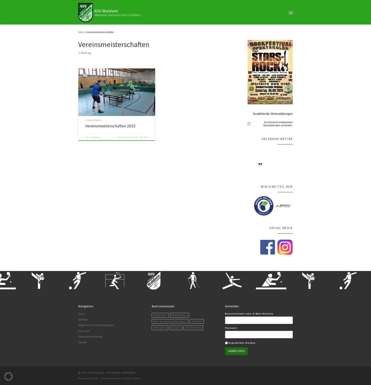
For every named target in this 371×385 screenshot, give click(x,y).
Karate (175, 327)
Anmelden (236, 351)
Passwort (231, 328)
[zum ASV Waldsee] (146, 280)
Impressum (84, 331)
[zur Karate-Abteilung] (30, 280)
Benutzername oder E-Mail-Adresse (249, 314)
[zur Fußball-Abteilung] (68, 280)
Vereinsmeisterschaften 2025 (110, 126)
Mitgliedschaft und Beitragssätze (96, 325)
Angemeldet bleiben (242, 343)
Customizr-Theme (131, 378)
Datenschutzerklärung (90, 336)
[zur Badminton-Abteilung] (107, 280)
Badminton (179, 315)
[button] (8, 376)
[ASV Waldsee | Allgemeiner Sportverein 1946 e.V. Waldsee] (85, 12)
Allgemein (160, 315)
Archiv (81, 314)
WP (97, 378)
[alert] (270, 124)
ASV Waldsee (96, 372)
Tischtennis (95, 137)
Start (81, 32)
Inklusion (159, 327)
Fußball (196, 321)
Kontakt (82, 342)
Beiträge (83, 319)
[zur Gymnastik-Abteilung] (223, 280)
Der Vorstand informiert (169, 321)
